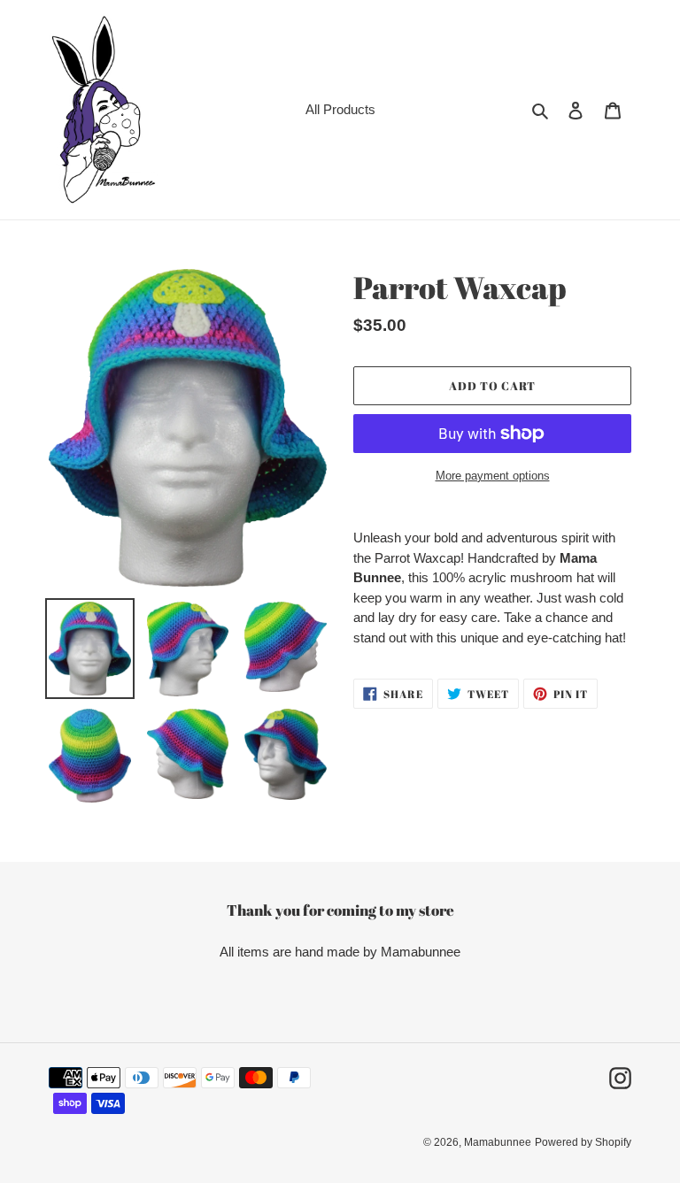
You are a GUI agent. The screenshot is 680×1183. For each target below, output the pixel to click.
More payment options (493, 475)
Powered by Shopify (583, 1142)
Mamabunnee (497, 1142)
